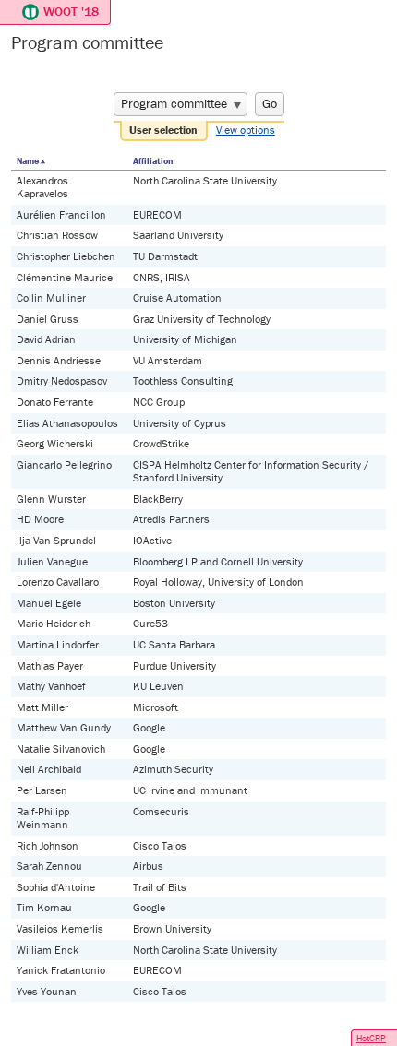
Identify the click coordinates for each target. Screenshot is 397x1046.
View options (245, 130)
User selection (163, 130)
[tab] (164, 131)
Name (28, 161)
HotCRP (371, 1038)
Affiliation (153, 161)
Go (269, 103)
